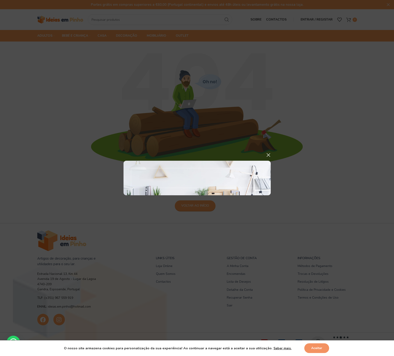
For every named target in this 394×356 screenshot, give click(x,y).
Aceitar (316, 348)
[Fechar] (268, 155)
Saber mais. (282, 348)
